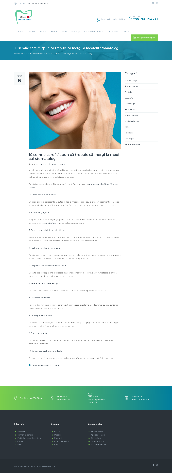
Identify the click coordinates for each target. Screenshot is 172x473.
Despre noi (113, 31)
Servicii (43, 31)
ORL (127, 127)
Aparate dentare (132, 86)
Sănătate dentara (98, 444)
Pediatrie (129, 133)
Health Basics (131, 109)
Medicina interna (132, 121)
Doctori (31, 31)
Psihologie (129, 138)
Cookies (20, 441)
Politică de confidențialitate (29, 438)
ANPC (20, 444)
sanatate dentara (40, 365)
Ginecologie (130, 104)
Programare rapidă (146, 37)
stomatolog (55, 365)
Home (20, 31)
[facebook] (153, 3)
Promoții (75, 31)
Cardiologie (130, 92)
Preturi (54, 31)
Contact (127, 31)
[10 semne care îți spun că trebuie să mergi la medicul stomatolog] (75, 110)
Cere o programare (93, 31)
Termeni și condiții (25, 435)
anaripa (42, 164)
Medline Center (21, 53)
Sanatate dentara (57, 164)
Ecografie (129, 98)
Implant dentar (131, 115)
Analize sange (131, 80)
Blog (64, 31)
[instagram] (157, 3)
